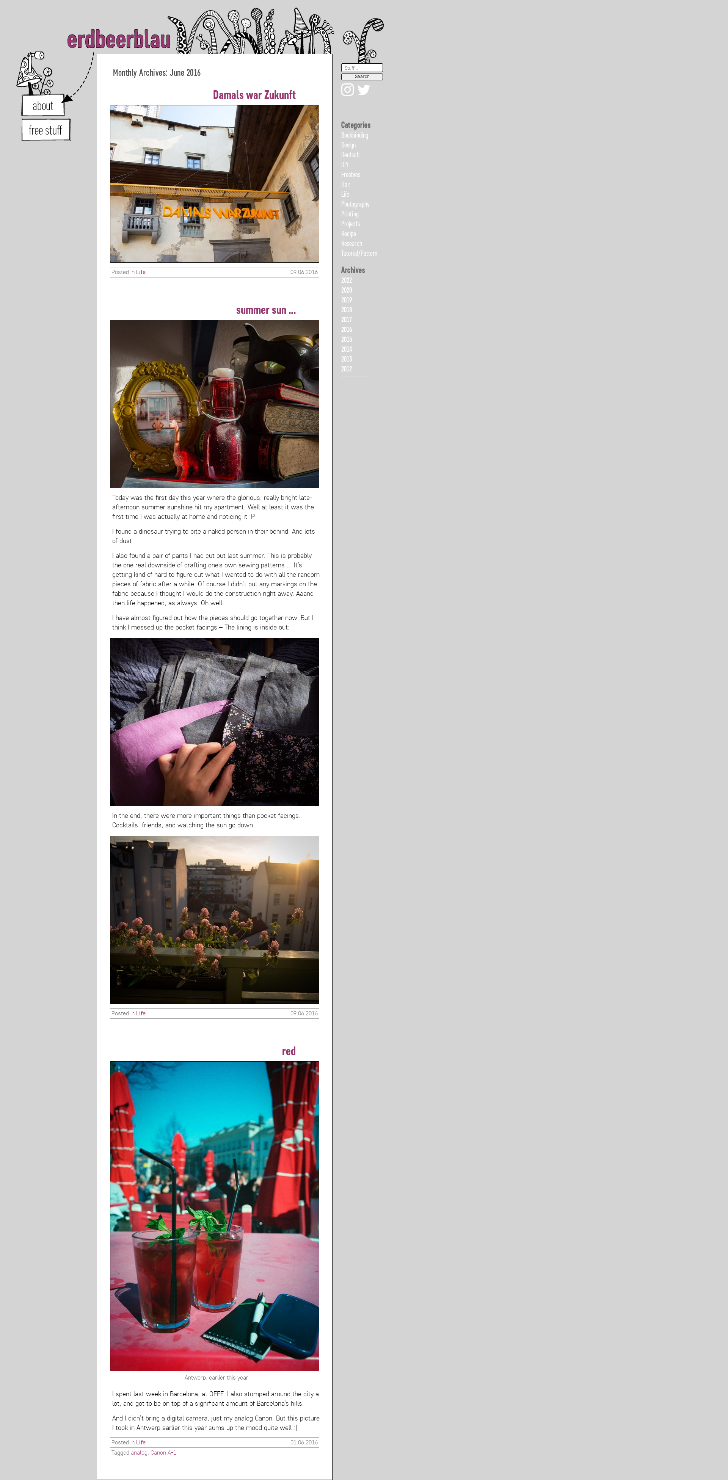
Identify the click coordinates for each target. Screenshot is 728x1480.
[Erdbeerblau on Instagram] (347, 109)
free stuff (45, 131)
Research (351, 244)
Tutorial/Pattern (359, 254)
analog (139, 1453)
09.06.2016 (304, 272)
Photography (355, 204)
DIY (345, 165)
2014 (346, 350)
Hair (345, 185)
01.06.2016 (304, 1443)
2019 (346, 300)
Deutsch (350, 155)
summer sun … (266, 311)
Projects (350, 224)
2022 (346, 281)
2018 (346, 310)
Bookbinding (354, 135)
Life (141, 272)
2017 (346, 320)
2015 (346, 340)
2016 (346, 330)
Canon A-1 (163, 1453)
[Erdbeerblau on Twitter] (362, 109)
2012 (346, 369)
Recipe (348, 234)
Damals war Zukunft (254, 96)
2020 (346, 290)
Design (348, 145)
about (43, 106)
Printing (350, 214)
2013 (346, 359)
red (289, 1052)
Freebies (350, 175)
